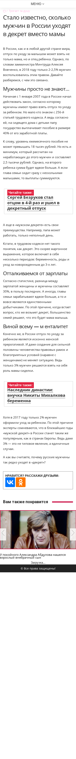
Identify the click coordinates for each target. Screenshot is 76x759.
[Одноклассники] (21, 482)
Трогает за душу (19, 11)
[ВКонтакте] (10, 482)
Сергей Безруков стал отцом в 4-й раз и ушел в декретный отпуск (33, 203)
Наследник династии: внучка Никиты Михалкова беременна (36, 395)
